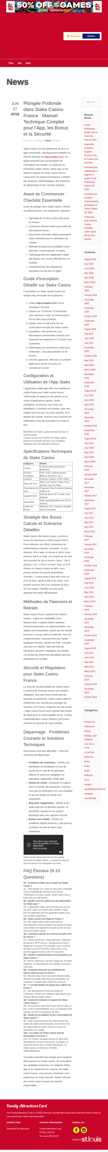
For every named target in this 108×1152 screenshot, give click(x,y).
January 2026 (90, 295)
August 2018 (90, 439)
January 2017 (90, 544)
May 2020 (89, 360)
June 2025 (89, 338)
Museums (88, 757)
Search (91, 36)
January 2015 (90, 684)
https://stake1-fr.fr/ (54, 156)
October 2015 (90, 635)
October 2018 (90, 426)
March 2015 (89, 671)
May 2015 (89, 662)
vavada (87, 784)
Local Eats (89, 752)
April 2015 (89, 667)
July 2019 (88, 395)
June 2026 (89, 268)
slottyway (88, 775)
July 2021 (88, 343)
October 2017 (90, 496)
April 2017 (89, 527)
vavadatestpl (90, 798)
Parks (87, 766)
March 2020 (89, 370)
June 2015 (89, 657)
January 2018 (90, 474)
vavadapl (88, 794)
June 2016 (89, 588)
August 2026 (90, 259)
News (48, 140)
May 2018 (89, 452)
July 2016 (88, 583)
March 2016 (89, 601)
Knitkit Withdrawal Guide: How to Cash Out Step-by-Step (91, 132)
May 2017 (89, 522)
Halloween (89, 726)
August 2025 (90, 329)
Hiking (87, 731)
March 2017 (89, 531)
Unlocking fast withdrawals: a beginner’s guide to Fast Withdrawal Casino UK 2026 (91, 178)
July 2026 (88, 264)
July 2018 (88, 443)
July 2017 (88, 513)
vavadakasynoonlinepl (94, 789)
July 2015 (88, 653)
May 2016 (89, 592)
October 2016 (90, 565)
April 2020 (89, 365)
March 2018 (89, 462)
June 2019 (89, 400)
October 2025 (90, 316)
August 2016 (90, 578)
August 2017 (90, 508)
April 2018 (89, 457)
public (87, 771)
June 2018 (89, 448)
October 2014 (90, 697)
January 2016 (90, 614)
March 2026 (89, 282)
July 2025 (88, 334)
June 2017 (89, 518)
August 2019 (90, 391)
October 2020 (90, 356)
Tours (86, 780)
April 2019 (89, 404)
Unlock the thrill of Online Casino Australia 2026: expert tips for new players (90, 228)
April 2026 (89, 278)
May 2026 (89, 273)
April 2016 (89, 597)
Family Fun (89, 722)
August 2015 (90, 648)
